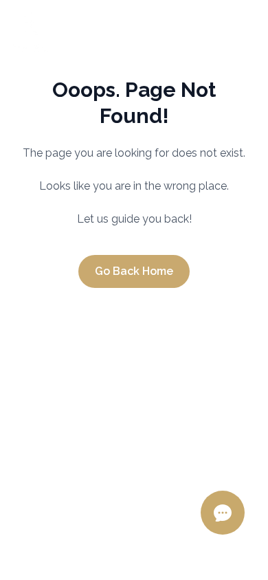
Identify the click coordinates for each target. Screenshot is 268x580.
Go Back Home (134, 271)
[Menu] (243, 31)
